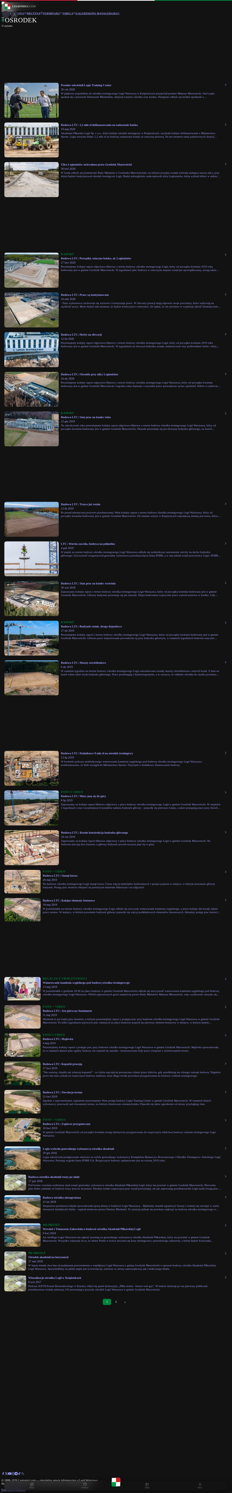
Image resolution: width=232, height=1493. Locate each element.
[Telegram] (16, 1474)
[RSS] (22, 1474)
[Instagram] (12, 1474)
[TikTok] (19, 1474)
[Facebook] (3, 1474)
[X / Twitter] (6, 1474)
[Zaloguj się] (3, 20)
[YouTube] (9, 1474)
